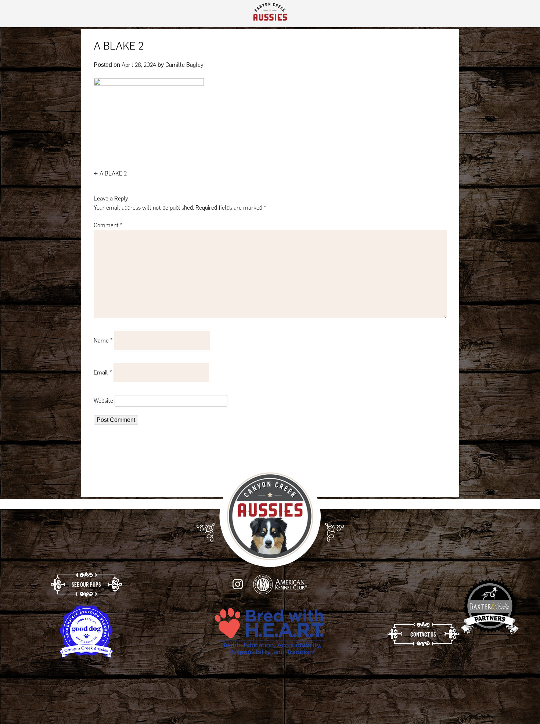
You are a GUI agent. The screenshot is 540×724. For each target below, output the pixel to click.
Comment (108, 228)
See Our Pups (86, 588)
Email (103, 376)
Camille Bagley (184, 68)
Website (103, 404)
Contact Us (423, 638)
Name (103, 344)
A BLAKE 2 (110, 177)
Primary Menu (521, 15)
